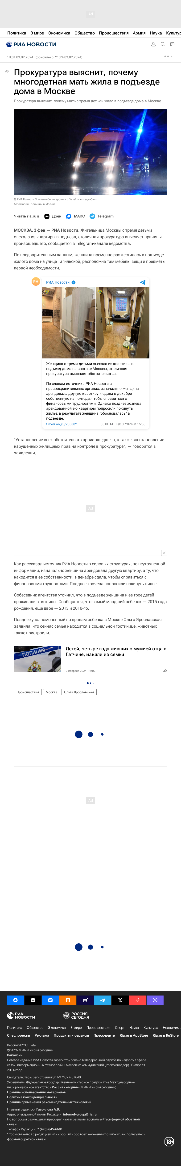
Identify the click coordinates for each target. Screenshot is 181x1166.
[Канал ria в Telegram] (102, 1000)
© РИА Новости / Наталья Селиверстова (40, 199)
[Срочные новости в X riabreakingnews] (137, 1000)
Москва (52, 692)
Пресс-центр (104, 1035)
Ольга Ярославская (142, 619)
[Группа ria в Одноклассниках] (67, 1000)
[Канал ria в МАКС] (15, 1000)
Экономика (57, 1028)
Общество (35, 1028)
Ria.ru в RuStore (166, 1035)
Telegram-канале (92, 243)
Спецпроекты (18, 1035)
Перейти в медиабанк (83, 199)
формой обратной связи (26, 1139)
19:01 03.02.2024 (20, 57)
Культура (151, 1028)
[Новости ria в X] (120, 1000)
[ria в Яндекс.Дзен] (33, 1000)
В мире (76, 1028)
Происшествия (27, 692)
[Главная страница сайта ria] (30, 44)
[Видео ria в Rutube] (85, 1000)
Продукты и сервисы (71, 1035)
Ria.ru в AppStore (134, 1035)
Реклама (42, 1035)
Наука (134, 1028)
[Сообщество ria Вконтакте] (50, 1000)
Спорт (120, 1028)
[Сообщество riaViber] (155, 1000)
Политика (14, 1028)
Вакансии (14, 1055)
